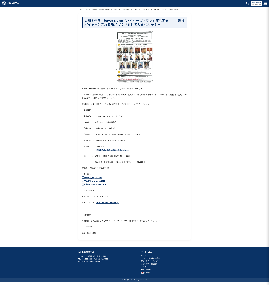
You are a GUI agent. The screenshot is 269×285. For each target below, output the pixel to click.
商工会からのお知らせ (90, 9)
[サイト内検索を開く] (247, 3)
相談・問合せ (146, 269)
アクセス (144, 267)
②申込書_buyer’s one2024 (93, 181)
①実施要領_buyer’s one (92, 177)
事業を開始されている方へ (150, 261)
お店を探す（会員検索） (149, 264)
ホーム (80, 9)
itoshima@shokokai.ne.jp (107, 202)
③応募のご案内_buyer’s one (94, 184)
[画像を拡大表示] (134, 57)
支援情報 (101, 9)
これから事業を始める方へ (150, 258)
